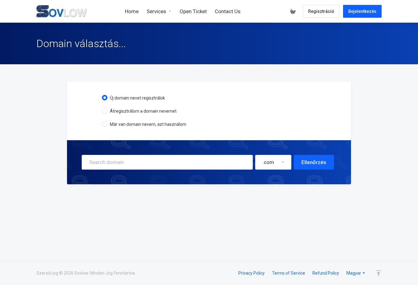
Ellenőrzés (313, 162)
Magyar (354, 273)
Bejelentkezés (362, 11)
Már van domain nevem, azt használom (148, 124)
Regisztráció (321, 11)
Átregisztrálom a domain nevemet (143, 111)
